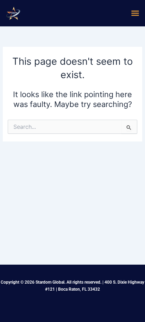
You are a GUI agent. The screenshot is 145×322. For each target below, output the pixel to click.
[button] (135, 13)
